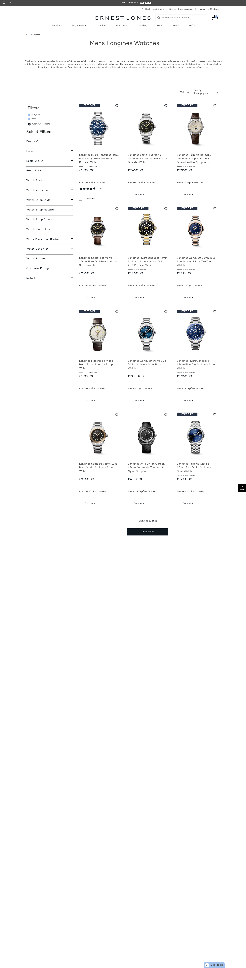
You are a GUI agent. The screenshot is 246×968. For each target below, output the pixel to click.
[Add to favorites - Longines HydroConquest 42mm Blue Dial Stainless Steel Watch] (215, 311)
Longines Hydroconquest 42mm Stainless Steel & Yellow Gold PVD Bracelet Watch (147, 262)
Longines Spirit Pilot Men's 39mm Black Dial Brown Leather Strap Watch (99, 262)
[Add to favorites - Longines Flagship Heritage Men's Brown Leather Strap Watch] (117, 311)
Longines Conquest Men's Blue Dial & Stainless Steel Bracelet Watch (147, 365)
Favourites (204, 9)
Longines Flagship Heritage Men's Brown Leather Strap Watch (96, 365)
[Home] (123, 18)
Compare (90, 199)
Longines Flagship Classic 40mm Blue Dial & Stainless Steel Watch (194, 468)
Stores (216, 9)
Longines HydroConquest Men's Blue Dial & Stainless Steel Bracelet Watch (99, 159)
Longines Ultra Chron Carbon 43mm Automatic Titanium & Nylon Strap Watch (146, 468)
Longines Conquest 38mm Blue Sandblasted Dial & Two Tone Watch (196, 262)
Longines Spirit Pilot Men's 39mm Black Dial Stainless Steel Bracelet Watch (148, 159)
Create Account (185, 9)
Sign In (172, 9)
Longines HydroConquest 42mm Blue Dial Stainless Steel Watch (196, 365)
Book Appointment (154, 9)
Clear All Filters (41, 124)
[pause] (4, 2)
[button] (10, 2)
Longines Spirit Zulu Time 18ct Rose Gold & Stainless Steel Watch (98, 468)
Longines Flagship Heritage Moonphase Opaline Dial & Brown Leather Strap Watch (194, 159)
